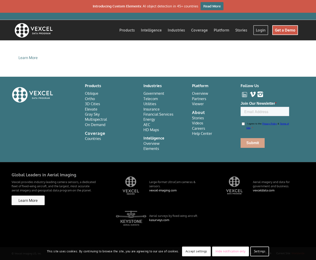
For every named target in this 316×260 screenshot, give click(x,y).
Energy (149, 119)
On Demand (95, 124)
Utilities (149, 103)
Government (153, 93)
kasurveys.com (159, 220)
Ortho (90, 98)
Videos (197, 123)
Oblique (91, 93)
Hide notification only (230, 251)
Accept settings (196, 251)
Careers (198, 128)
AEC (146, 124)
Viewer (198, 103)
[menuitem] (127, 30)
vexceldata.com (263, 190)
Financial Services (158, 114)
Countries (93, 138)
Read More (212, 6)
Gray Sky (92, 114)
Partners (199, 98)
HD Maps (151, 129)
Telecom (150, 98)
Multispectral (96, 119)
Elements (151, 148)
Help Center (202, 133)
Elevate (91, 109)
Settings (260, 251)
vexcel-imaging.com (163, 190)
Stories (198, 118)
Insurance (151, 109)
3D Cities (92, 103)
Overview (151, 143)
